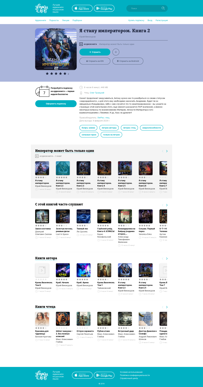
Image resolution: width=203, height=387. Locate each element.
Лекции (65, 20)
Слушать (96, 52)
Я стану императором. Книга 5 (125, 183)
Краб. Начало (62, 282)
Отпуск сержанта (85, 331)
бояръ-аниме (88, 128)
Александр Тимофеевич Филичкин (124, 239)
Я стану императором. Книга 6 (146, 183)
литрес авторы (109, 128)
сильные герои (89, 134)
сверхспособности (151, 128)
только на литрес (111, 134)
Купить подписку (136, 20)
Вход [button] (150, 20)
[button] (40, 20)
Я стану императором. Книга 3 (84, 183)
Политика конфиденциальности (135, 375)
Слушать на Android (129, 61)
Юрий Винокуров (43, 186)
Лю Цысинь (82, 231)
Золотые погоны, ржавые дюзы (64, 229)
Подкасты (54, 20)
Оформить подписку (56, 103)
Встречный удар (126, 331)
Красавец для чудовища (41, 332)
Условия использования (131, 372)
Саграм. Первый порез (147, 229)
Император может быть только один (116, 44)
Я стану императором (42, 181)
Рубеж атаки (103, 331)
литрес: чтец (129, 128)
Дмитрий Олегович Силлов (43, 232)
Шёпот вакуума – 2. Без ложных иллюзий (64, 333)
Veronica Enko (145, 234)
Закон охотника (43, 228)
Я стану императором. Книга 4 (104, 183)
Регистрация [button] (162, 20)
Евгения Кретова (43, 336)
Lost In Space (62, 234)
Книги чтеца (45, 307)
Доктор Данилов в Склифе (148, 332)
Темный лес (82, 228)
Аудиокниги (40, 20)
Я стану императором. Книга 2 (63, 183)
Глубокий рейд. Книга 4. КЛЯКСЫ (105, 229)
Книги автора (46, 258)
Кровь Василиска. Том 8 (44, 283)
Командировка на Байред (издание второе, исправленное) (126, 231)
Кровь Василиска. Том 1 (106, 283)
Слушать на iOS (96, 61)
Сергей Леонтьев (85, 334)
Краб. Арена (83, 282)
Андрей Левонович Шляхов (148, 337)
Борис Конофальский (104, 235)
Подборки (77, 20)
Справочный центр (129, 378)
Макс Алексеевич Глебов (64, 340)
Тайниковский (104, 288)
